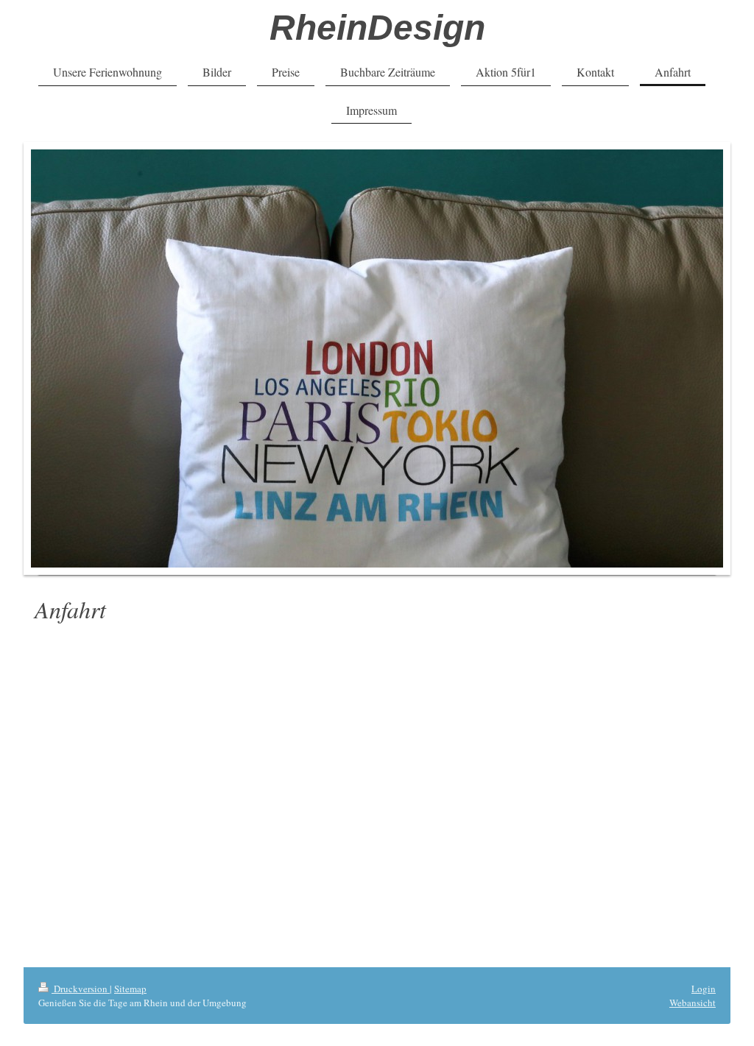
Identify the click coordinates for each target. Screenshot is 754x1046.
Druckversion (81, 988)
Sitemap (130, 988)
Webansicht (692, 1002)
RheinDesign (377, 27)
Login (703, 988)
